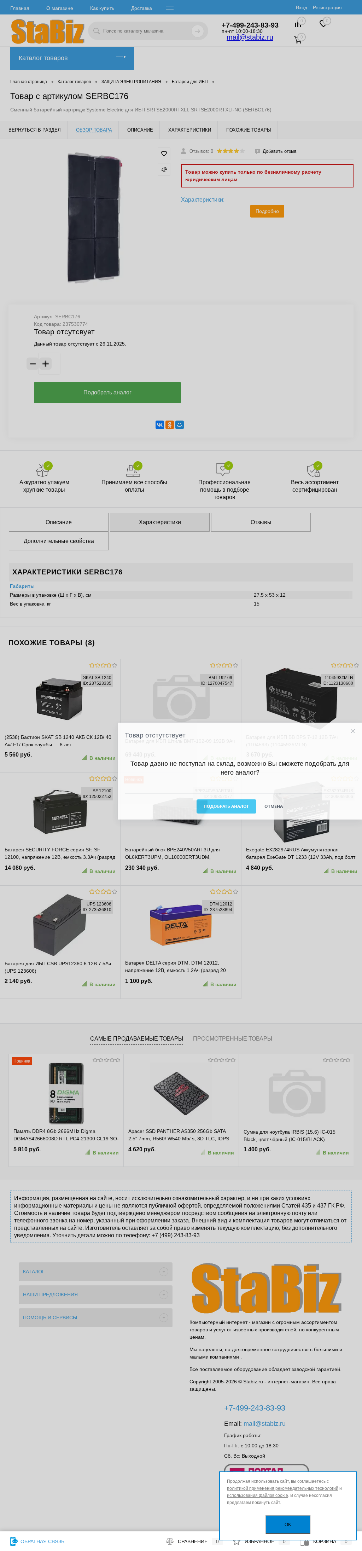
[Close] (353, 731)
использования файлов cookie (257, 1495)
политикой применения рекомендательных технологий (282, 1488)
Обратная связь (41, 1541)
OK (288, 1524)
